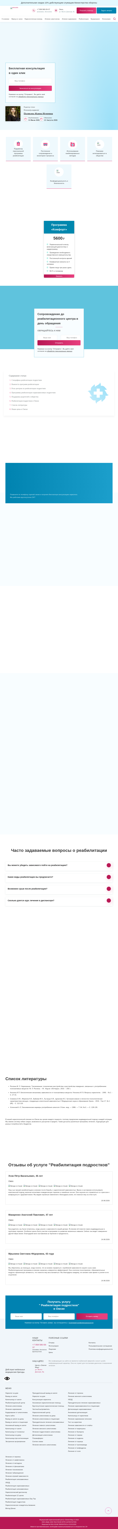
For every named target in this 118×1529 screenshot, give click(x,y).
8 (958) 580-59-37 (75, 1074)
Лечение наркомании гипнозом (80, 1419)
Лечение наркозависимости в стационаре (83, 1406)
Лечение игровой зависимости (16, 1476)
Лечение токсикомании (14, 1470)
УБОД (70, 1399)
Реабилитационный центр (15, 1403)
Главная (8, 27)
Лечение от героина (75, 1393)
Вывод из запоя (17, 19)
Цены (51, 1352)
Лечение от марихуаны (77, 1428)
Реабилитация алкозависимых (16, 1479)
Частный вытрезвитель (41, 1409)
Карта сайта (10, 1416)
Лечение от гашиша (75, 1441)
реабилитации (12, 1047)
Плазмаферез (37, 1438)
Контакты (92, 1343)
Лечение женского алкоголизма (44, 1428)
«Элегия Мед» (92, 1071)
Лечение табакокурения (14, 1473)
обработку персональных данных (31, 97)
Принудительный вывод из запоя (44, 1393)
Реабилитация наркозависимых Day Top (20, 1499)
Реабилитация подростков (15, 1502)
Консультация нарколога (41, 1399)
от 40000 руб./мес (95, 1150)
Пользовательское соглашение (100, 1346)
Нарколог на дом (11, 1393)
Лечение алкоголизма (52, 19)
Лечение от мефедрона (77, 1448)
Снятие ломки (37, 1441)
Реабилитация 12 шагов (14, 1495)
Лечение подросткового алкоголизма (46, 1432)
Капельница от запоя (13, 1399)
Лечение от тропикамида (77, 1445)
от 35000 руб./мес (95, 1143)
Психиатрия (106, 19)
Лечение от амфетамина (14, 1460)
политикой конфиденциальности (81, 1323)
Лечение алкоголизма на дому (43, 1416)
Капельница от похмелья (14, 1432)
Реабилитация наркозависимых (17, 1486)
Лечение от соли (74, 1451)
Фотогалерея (54, 1346)
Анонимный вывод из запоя (15, 1425)
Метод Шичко (10, 1508)
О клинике (5, 19)
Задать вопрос (106, 10)
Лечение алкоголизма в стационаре (45, 1419)
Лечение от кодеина (75, 1438)
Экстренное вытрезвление (15, 1441)
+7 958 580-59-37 (43, 9)
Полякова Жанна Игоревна (38, 113)
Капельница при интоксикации (16, 1438)
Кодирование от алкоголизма (16, 1412)
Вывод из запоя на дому (14, 1419)
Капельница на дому (13, 1435)
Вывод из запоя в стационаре (16, 1422)
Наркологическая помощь (33, 19)
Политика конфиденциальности (101, 1349)
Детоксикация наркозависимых (79, 1409)
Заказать (59, 276)
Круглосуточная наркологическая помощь (48, 1406)
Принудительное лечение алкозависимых (48, 1422)
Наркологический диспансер (16, 1492)
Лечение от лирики (75, 1435)
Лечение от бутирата (76, 1432)
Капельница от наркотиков (78, 1416)
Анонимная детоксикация (77, 1412)
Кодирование (95, 19)
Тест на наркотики (75, 1422)
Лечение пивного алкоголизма (43, 1425)
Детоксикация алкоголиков (42, 1435)
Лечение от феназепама (14, 1466)
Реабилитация (83, 19)
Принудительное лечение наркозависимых (84, 1403)
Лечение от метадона (13, 1463)
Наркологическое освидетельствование (20, 1505)
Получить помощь (86, 10)
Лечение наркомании (69, 19)
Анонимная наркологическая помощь (46, 1403)
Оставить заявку (92, 1316)
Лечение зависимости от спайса (80, 1425)
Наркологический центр (41, 1412)
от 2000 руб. (94, 1136)
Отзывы (51, 1343)
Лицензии (52, 1349)
